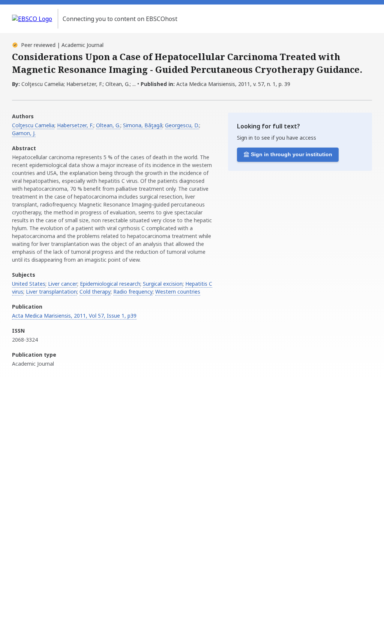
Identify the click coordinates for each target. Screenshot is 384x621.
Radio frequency (133, 291)
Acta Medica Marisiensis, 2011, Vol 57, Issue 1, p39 (74, 315)
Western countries (177, 291)
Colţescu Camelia (33, 125)
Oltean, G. (108, 125)
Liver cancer (62, 283)
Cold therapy (95, 291)
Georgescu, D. (182, 125)
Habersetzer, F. (75, 125)
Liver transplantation (51, 291)
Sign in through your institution (291, 154)
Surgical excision (163, 283)
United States (28, 283)
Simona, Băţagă (142, 125)
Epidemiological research (110, 283)
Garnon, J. (24, 133)
